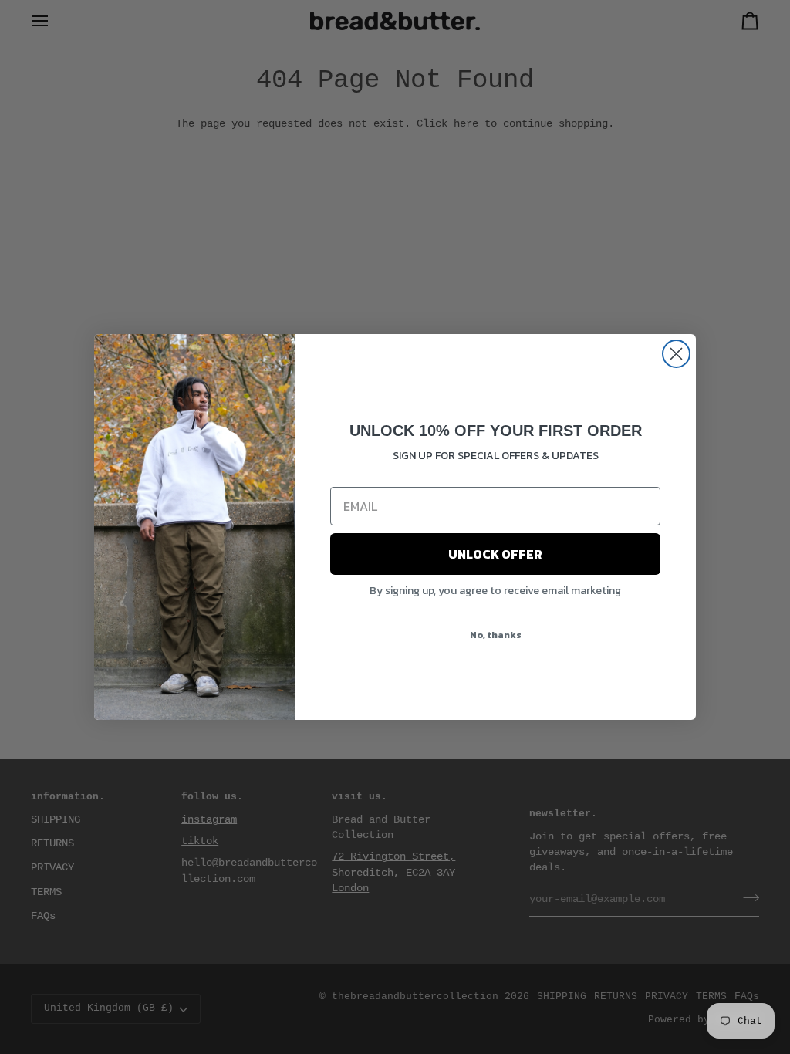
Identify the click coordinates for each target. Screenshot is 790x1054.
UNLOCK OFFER (495, 554)
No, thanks (496, 635)
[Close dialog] (676, 353)
